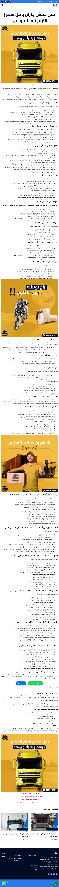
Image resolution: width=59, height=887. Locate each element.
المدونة (35, 867)
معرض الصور (34, 865)
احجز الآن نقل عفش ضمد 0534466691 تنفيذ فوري (29, 802)
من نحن (35, 861)
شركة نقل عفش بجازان (27, 106)
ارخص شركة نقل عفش (42, 394)
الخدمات (35, 863)
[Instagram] (8, 2)
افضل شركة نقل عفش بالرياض (29, 799)
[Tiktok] (5, 2)
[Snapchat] (2, 2)
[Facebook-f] (10, 2)
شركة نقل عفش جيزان (26, 149)
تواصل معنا (34, 869)
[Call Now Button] (56, 884)
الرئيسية (35, 858)
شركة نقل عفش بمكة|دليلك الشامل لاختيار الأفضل (29, 796)
